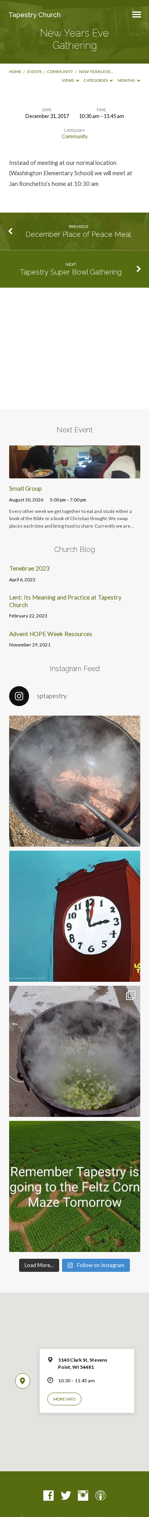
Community (60, 71)
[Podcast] (100, 1496)
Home (15, 71)
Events (34, 71)
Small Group (25, 488)
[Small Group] (74, 473)
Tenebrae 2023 (29, 568)
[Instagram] (83, 1496)
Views (68, 80)
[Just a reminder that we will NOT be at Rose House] (74, 1186)
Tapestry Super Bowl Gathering (71, 272)
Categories (96, 80)
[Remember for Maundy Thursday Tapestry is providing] (74, 781)
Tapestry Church (34, 15)
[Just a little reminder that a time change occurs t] (74, 916)
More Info (64, 1399)
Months (126, 80)
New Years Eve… (96, 71)
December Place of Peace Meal (78, 234)
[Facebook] (48, 1496)
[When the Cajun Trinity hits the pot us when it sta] (74, 1051)
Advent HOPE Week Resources (50, 633)
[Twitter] (66, 1496)
